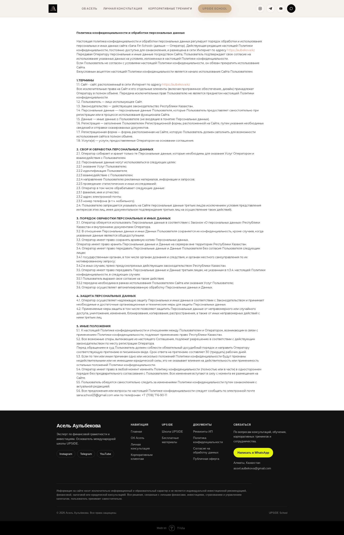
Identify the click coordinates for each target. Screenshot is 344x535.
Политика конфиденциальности (208, 440)
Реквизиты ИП (203, 431)
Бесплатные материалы (170, 440)
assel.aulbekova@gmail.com (252, 468)
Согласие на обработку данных (206, 450)
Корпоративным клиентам (141, 456)
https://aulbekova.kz (241, 50)
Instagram (66, 453)
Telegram (86, 453)
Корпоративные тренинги (170, 8)
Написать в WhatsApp (253, 452)
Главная (136, 431)
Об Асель (89, 8)
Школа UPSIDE (172, 431)
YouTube (105, 453)
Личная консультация (122, 8)
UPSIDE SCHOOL (214, 8)
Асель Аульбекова (79, 425)
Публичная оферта (206, 458)
